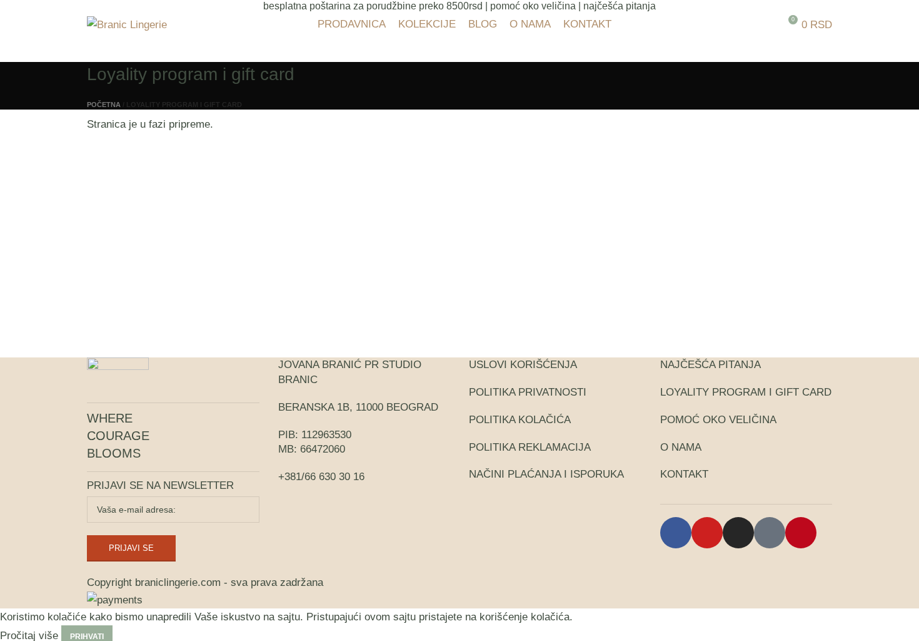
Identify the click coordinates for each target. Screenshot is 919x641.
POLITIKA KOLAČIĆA (520, 420)
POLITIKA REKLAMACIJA (530, 447)
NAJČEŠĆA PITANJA (710, 365)
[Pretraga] (766, 24)
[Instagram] (738, 532)
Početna (104, 104)
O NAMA (680, 447)
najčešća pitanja (619, 6)
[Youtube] (707, 532)
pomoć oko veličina (533, 6)
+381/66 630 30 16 (321, 477)
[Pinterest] (800, 532)
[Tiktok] (769, 532)
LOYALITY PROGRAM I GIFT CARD (745, 392)
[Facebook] (675, 532)
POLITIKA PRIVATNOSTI (527, 392)
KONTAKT (684, 474)
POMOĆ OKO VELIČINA (718, 420)
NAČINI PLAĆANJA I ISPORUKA (546, 474)
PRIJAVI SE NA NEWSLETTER (160, 485)
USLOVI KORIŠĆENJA (523, 365)
